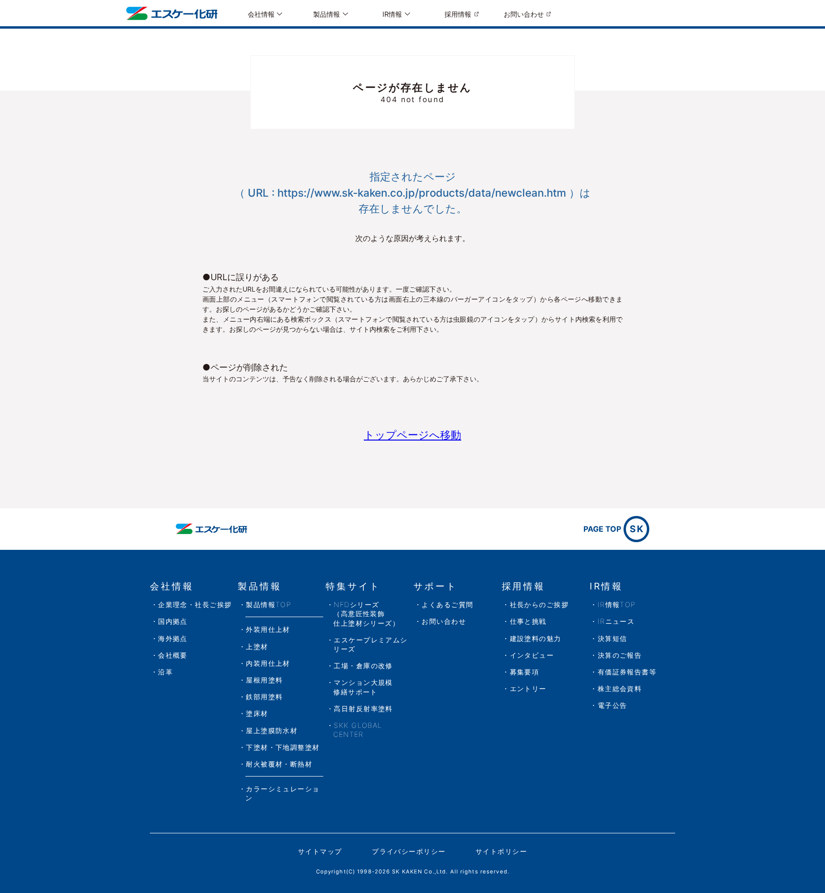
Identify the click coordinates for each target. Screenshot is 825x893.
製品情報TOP (268, 604)
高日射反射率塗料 (363, 708)
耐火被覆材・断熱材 (279, 764)
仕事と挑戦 (528, 621)
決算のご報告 (620, 655)
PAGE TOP (613, 529)
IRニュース (616, 621)
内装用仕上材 (268, 663)
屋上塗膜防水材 (271, 730)
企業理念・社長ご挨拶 (195, 604)
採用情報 (457, 14)
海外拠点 (173, 638)
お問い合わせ (524, 14)
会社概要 (173, 655)
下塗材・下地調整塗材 (282, 747)
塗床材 (257, 713)
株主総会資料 (620, 688)
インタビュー (532, 655)
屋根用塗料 (264, 680)
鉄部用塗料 (264, 697)
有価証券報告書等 (627, 672)
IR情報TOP (617, 604)
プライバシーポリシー (408, 851)
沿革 (165, 672)
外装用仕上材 (268, 629)
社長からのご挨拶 (539, 604)
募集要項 (524, 672)
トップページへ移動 (412, 434)
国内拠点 (173, 621)
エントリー (528, 688)
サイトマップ (320, 851)
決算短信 (612, 638)
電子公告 (612, 705)
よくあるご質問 (447, 604)
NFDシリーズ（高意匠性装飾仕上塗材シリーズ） (366, 613)
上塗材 (257, 646)
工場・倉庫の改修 (363, 666)
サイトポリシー (501, 851)
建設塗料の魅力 (535, 638)
